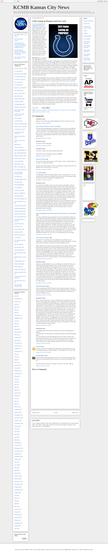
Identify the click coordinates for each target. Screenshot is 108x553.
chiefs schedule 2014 (20, 252)
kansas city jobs (19, 234)
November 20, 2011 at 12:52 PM (44, 210)
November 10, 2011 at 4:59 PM (43, 169)
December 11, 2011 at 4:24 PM (43, 283)
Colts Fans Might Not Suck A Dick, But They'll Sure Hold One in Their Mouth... (56, 213)
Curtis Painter (44, 71)
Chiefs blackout (19, 261)
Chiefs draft (18, 161)
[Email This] (42, 108)
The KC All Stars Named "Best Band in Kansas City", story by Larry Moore (20, 52)
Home (55, 412)
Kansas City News (36, 50)
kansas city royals (19, 87)
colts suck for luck (63, 110)
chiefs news (18, 101)
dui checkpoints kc (19, 216)
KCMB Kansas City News (41, 7)
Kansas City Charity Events (87, 27)
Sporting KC (18, 164)
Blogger (91, 549)
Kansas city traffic (19, 211)
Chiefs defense (19, 158)
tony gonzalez (18, 247)
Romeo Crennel (19, 107)
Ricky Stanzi (18, 266)
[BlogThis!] (44, 108)
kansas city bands (19, 123)
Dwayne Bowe (18, 98)
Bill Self (16, 144)
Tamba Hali (18, 147)
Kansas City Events (20, 140)
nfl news (17, 118)
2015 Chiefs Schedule (87, 42)
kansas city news (40, 111)
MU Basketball (18, 184)
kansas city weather (20, 136)
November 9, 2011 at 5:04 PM (43, 156)
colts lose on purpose (41, 110)
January (17, 301)
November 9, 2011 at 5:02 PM (43, 145)
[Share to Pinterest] (49, 108)
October (17, 348)
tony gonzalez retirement (18, 285)
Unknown (38, 346)
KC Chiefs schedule (20, 169)
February (17, 337)
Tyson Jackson (18, 229)
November (17, 298)
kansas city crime (19, 126)
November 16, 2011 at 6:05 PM (43, 179)
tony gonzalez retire (20, 280)
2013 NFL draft (19, 129)
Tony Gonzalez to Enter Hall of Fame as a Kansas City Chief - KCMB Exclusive (20, 45)
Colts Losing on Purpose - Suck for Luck (46, 126)
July (16, 354)
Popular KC (87, 23)
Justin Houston (18, 190)
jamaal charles (18, 93)
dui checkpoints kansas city (19, 173)
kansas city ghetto (19, 205)
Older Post (75, 412)
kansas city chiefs (19, 74)
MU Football (18, 244)
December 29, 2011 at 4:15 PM (43, 325)
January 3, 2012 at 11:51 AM (43, 343)
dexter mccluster (19, 214)
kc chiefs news (18, 79)
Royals (85, 33)
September (17, 318)
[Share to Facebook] (47, 108)
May (16, 309)
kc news (47, 111)
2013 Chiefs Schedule (87, 50)
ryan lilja (17, 237)
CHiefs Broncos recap (20, 257)
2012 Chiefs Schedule (87, 55)
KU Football (87, 39)
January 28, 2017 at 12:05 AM (43, 352)
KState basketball (19, 208)
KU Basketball (18, 104)
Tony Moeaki (18, 196)
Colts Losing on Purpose (42, 237)
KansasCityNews (40, 355)
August (16, 329)
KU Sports (17, 226)
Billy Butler (17, 96)
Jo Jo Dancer (39, 172)
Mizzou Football (19, 193)
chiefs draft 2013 (19, 269)
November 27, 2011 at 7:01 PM (43, 234)
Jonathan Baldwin (19, 179)
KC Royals (17, 85)
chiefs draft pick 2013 (20, 272)
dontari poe (18, 232)
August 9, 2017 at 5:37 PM (42, 365)
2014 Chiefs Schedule (87, 46)
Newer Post (35, 412)
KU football (17, 187)
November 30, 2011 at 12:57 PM (44, 258)
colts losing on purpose (53, 110)
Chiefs (85, 30)
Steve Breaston (19, 250)
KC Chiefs (17, 82)
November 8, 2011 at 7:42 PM (43, 138)
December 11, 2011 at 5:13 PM (43, 295)
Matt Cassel (18, 90)
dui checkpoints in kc (20, 201)
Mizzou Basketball (19, 150)
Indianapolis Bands (41, 286)
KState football (18, 264)
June (16, 304)
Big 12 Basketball (19, 153)
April (16, 296)
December (17, 315)
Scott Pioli (17, 121)
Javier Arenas (18, 223)
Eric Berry (17, 176)
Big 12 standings (19, 166)
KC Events (17, 182)
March (16, 307)
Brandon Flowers (19, 155)
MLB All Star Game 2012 (87, 59)
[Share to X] (46, 108)
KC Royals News (19, 76)
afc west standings (19, 198)
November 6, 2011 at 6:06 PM (43, 123)
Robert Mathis (66, 81)
